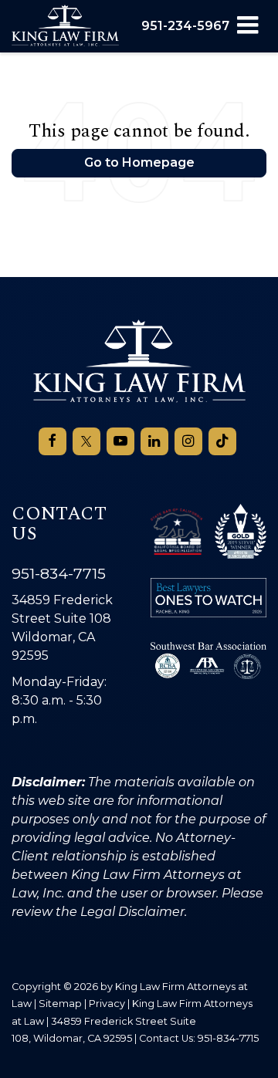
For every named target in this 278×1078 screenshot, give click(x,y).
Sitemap (60, 1003)
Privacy (107, 1003)
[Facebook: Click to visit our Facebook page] (52, 441)
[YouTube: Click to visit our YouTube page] (120, 441)
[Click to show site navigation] (247, 26)
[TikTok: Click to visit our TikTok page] (222, 441)
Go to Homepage (139, 162)
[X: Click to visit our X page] (86, 441)
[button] (185, 26)
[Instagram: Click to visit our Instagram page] (188, 441)
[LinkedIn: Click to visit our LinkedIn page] (154, 441)
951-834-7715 (59, 573)
